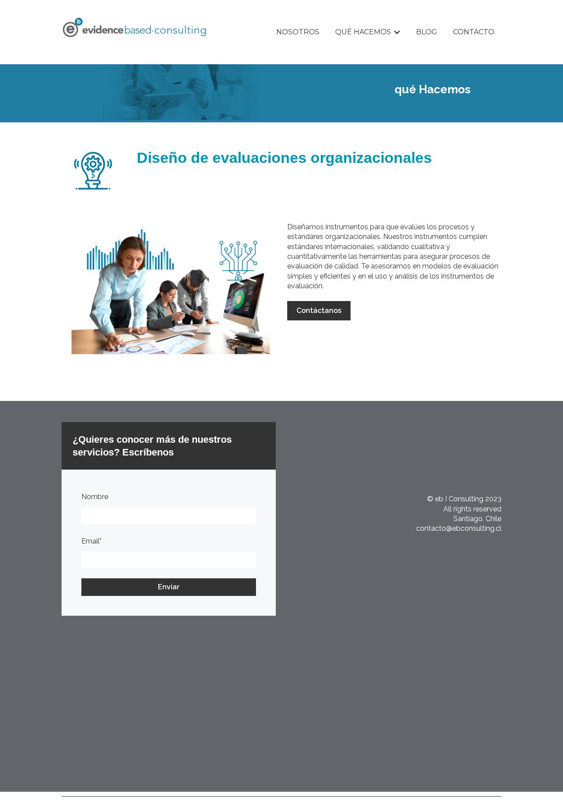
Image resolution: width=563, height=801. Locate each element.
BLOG (426, 32)
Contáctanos (318, 310)
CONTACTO (473, 32)
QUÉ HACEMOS (363, 32)
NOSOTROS (297, 32)
